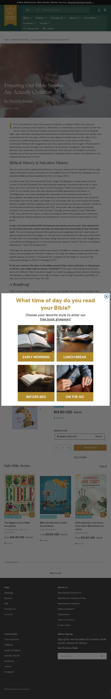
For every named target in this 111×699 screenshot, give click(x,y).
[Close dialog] (106, 296)
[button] (36, 343)
